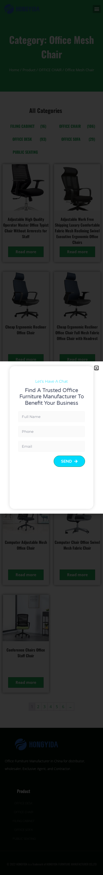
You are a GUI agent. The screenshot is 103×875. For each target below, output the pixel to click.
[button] (96, 368)
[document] (51, 437)
